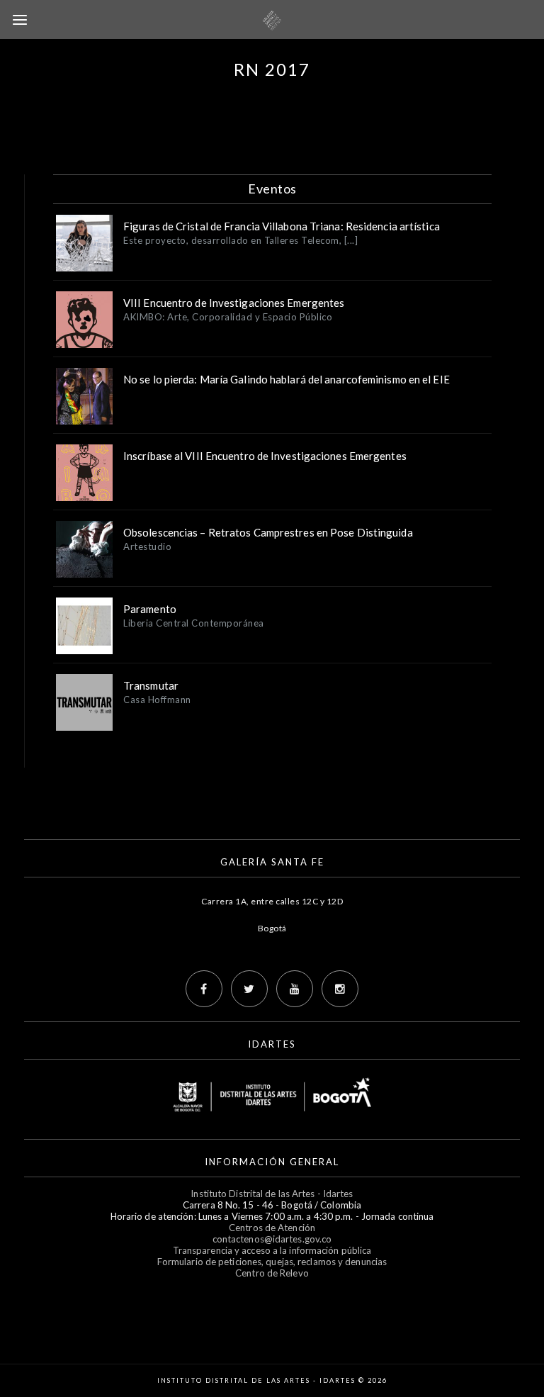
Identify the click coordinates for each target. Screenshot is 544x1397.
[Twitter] (249, 988)
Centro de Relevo (272, 1273)
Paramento (149, 608)
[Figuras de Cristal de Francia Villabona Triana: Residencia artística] (84, 243)
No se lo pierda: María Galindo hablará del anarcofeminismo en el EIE (286, 379)
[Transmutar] (84, 702)
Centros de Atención (272, 1227)
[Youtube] (294, 988)
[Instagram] (340, 988)
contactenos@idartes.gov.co (272, 1239)
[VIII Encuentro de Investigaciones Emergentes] (84, 319)
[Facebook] (204, 988)
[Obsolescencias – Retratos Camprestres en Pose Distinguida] (84, 549)
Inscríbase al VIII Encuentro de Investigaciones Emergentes (265, 455)
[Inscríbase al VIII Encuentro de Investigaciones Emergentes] (84, 472)
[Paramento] (84, 625)
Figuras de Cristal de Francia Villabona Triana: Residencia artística (281, 226)
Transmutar (150, 685)
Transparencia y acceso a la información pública (272, 1250)
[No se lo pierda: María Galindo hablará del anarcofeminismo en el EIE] (84, 396)
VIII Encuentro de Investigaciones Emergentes (233, 302)
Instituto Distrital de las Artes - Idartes (272, 1193)
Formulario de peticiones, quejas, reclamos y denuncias (272, 1261)
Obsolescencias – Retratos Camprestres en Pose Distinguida (268, 532)
